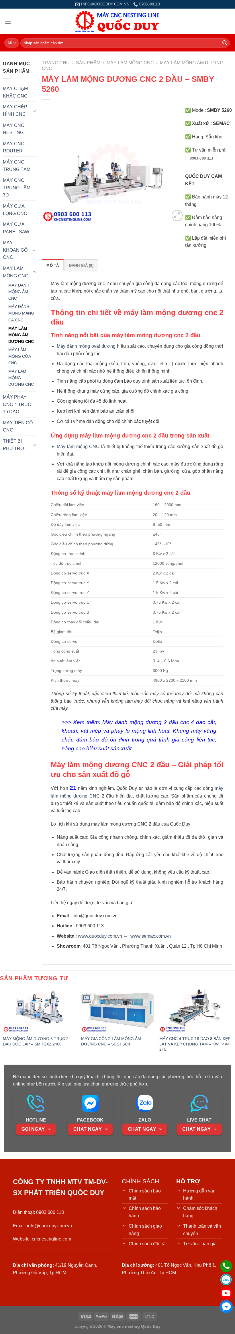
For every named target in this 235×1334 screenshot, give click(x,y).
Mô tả (52, 265)
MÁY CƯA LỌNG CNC (15, 210)
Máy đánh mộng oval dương (86, 346)
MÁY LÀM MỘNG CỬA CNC (19, 356)
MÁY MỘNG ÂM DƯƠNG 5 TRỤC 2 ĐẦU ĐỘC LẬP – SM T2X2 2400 (35, 1041)
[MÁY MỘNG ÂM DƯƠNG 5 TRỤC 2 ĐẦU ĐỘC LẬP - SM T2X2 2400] (39, 1010)
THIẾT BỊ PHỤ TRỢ (13, 445)
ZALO (144, 1120)
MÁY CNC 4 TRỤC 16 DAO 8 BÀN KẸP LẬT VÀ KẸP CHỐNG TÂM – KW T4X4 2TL (194, 1043)
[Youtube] (226, 1293)
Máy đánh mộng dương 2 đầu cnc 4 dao (153, 722)
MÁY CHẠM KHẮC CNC (15, 92)
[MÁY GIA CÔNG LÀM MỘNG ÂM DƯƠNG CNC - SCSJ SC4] (117, 1010)
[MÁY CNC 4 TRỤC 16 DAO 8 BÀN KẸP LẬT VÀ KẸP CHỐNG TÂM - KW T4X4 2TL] (195, 1010)
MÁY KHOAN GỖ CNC (15, 250)
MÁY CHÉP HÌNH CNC (15, 110)
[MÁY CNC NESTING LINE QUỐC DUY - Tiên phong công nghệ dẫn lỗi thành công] (117, 21)
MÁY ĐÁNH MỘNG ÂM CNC (18, 292)
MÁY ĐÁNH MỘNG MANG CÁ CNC (21, 313)
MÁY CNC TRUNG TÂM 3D (16, 187)
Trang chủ (56, 62)
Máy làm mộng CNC (78, 446)
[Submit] (225, 43)
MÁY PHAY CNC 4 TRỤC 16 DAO (17, 404)
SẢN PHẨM (88, 62)
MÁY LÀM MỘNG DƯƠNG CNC (21, 378)
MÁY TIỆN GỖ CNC (18, 426)
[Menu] (7, 22)
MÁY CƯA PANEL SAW (16, 228)
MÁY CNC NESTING (13, 129)
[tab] (52, 265)
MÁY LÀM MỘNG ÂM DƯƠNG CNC (21, 335)
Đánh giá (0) (81, 265)
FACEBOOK (90, 1120)
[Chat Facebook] (226, 1307)
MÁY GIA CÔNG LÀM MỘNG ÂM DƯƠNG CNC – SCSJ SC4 (111, 1041)
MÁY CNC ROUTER (13, 147)
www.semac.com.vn (150, 936)
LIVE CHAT (199, 1120)
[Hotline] (226, 1266)
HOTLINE (36, 1120)
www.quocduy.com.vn (100, 936)
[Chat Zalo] (226, 1280)
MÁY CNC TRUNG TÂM (16, 166)
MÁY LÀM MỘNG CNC (15, 272)
